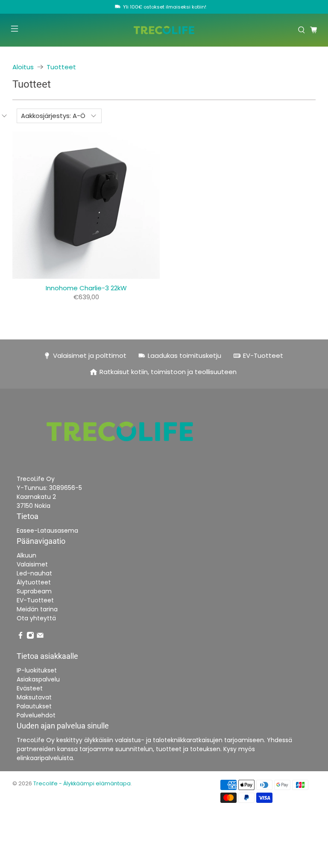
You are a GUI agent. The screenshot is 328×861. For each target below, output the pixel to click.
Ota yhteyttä (36, 618)
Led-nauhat (34, 573)
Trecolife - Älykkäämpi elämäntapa (82, 783)
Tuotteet (61, 67)
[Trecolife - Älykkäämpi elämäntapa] (164, 30)
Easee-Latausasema (47, 530)
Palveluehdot (36, 715)
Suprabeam (34, 591)
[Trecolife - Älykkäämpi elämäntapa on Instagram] (30, 637)
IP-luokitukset (37, 670)
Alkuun (26, 555)
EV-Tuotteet (35, 600)
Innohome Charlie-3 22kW (86, 287)
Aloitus (23, 67)
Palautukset (34, 706)
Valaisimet (32, 564)
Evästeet (30, 688)
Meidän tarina (37, 609)
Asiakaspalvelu (38, 679)
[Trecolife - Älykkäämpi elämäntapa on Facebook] (20, 637)
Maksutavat (34, 697)
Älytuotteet (34, 582)
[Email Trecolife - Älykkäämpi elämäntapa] (40, 637)
